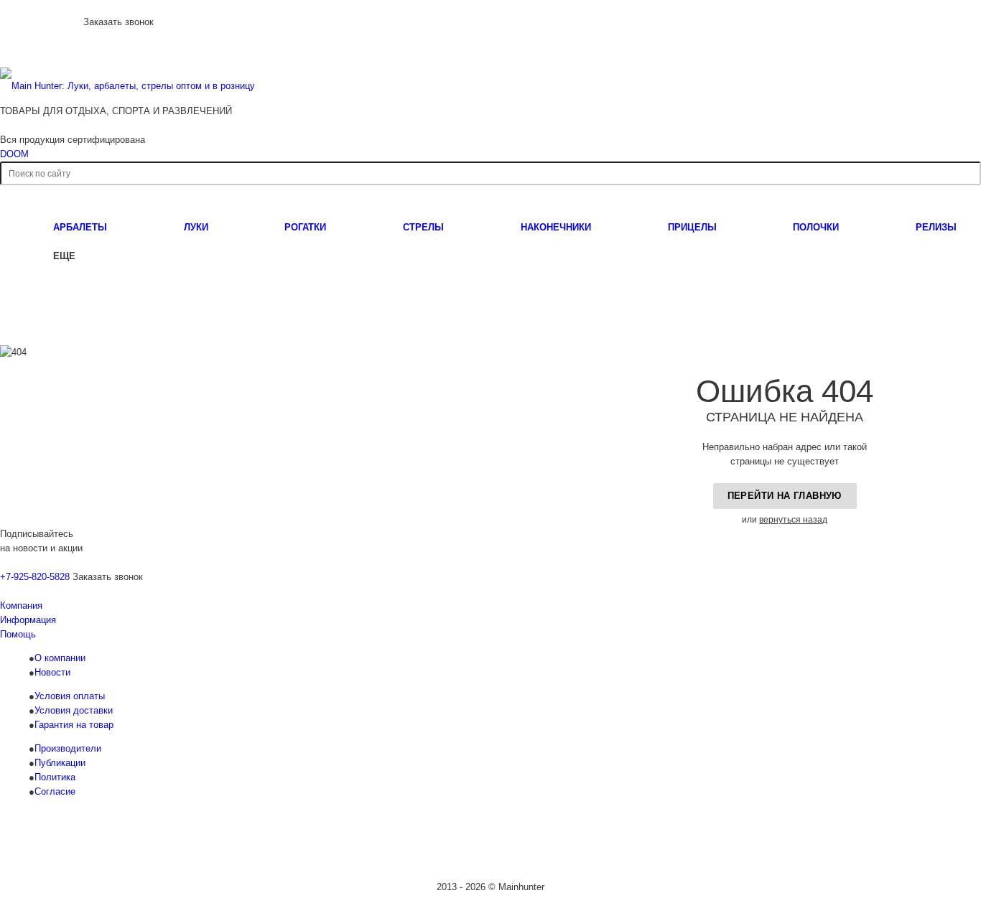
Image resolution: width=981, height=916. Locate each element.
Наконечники (556, 227)
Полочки (816, 227)
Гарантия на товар (73, 724)
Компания (21, 605)
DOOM (14, 154)
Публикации (59, 762)
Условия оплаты (69, 696)
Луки (196, 227)
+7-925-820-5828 (40, 21)
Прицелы (692, 227)
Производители (67, 748)
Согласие (54, 791)
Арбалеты (80, 227)
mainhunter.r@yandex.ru (760, 843)
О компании (59, 658)
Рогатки (305, 227)
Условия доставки (73, 710)
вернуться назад (793, 520)
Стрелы (423, 227)
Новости (52, 672)
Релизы (936, 227)
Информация (28, 619)
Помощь (18, 634)
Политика (54, 777)
